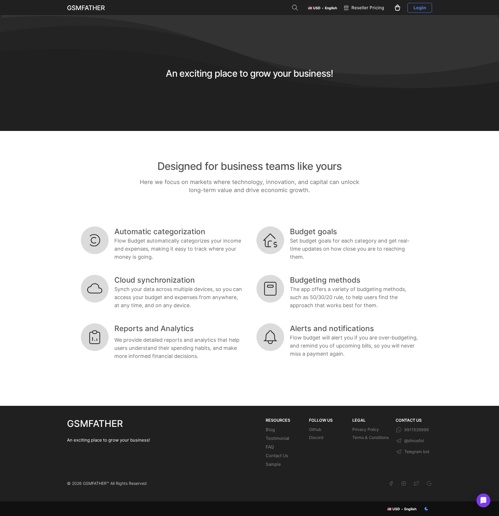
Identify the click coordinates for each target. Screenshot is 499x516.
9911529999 (416, 429)
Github (315, 429)
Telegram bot (416, 451)
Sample (273, 464)
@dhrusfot (414, 440)
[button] (322, 8)
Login (420, 7)
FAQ (270, 447)
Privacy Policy (365, 429)
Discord (316, 437)
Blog (270, 429)
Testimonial (277, 438)
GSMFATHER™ (96, 483)
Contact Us (277, 455)
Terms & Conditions (370, 437)
